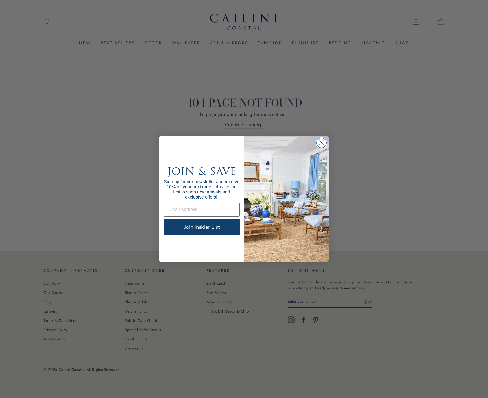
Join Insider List (202, 227)
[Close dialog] (321, 143)
